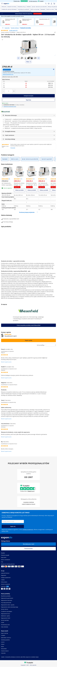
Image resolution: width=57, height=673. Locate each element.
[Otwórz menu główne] (2, 3)
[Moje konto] (51, 3)
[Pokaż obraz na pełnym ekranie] (55, 55)
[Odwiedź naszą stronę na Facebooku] (4, 589)
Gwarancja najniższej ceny (10, 106)
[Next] (38, 58)
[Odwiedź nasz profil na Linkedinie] (7, 589)
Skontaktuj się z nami (28, 544)
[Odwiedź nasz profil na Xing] (9, 589)
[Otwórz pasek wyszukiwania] (45, 3)
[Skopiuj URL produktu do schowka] (55, 32)
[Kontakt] (48, 3)
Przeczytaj (12, 147)
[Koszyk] (54, 3)
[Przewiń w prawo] (55, 13)
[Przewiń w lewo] (2, 13)
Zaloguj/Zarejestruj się (8, 74)
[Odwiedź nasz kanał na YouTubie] (2, 589)
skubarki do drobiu (28, 263)
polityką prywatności (28, 529)
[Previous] (18, 58)
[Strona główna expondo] (2, 28)
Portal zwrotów (28, 548)
